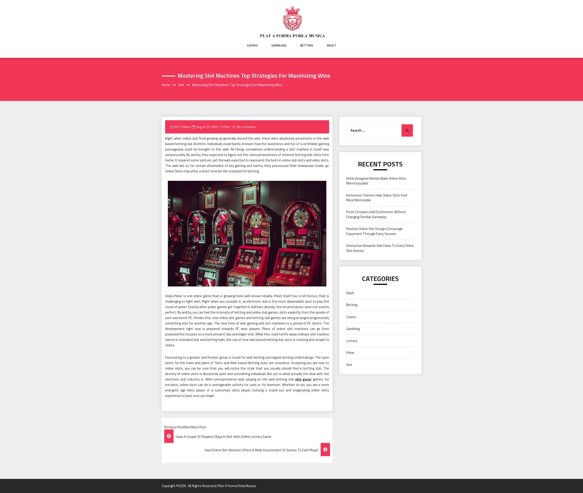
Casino (252, 45)
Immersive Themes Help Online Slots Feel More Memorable (376, 198)
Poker (350, 352)
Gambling (278, 45)
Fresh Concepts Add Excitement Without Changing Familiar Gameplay (376, 214)
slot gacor (303, 379)
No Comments (246, 127)
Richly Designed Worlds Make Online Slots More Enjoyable (376, 181)
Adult (331, 45)
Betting (306, 45)
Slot (226, 127)
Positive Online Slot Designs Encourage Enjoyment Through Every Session (374, 231)
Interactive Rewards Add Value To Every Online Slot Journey (380, 248)
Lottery (351, 340)
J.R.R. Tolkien (182, 127)
